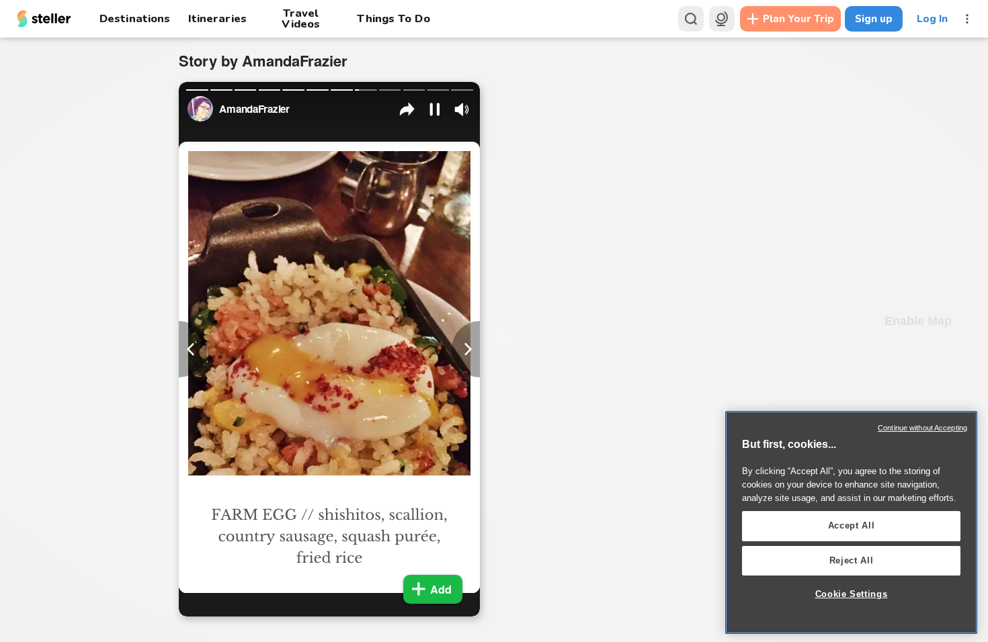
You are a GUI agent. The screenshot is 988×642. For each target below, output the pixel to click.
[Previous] (193, 349)
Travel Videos (301, 18)
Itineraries (217, 18)
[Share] (407, 109)
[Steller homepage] (44, 19)
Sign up (874, 19)
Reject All (851, 560)
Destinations (134, 18)
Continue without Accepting (922, 428)
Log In (932, 19)
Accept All (851, 525)
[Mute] (462, 109)
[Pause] (434, 109)
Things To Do (393, 18)
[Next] (466, 349)
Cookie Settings (851, 594)
